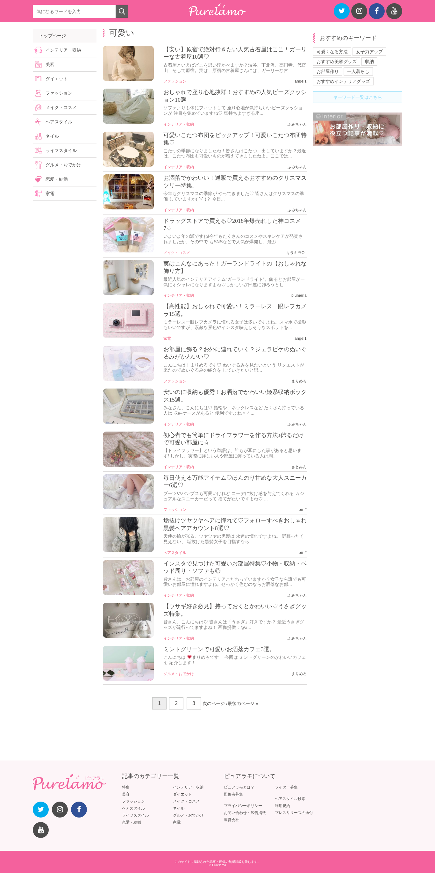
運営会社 (231, 820)
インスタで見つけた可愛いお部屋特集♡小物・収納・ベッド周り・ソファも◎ (235, 567)
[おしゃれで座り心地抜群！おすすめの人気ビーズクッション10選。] (128, 122)
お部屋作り (328, 71)
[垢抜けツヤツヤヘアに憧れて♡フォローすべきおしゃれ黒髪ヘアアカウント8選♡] (128, 550)
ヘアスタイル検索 (290, 799)
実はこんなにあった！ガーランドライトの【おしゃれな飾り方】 (235, 267)
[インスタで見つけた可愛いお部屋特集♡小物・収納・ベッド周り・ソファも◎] (128, 593)
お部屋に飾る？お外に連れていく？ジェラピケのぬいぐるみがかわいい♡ (235, 353)
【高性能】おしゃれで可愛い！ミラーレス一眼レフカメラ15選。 (235, 310)
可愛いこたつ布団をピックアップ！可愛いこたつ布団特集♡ (235, 139)
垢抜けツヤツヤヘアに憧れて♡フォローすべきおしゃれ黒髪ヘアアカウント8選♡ (235, 524)
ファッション (174, 81)
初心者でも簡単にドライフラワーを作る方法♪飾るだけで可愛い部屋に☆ (233, 439)
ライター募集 (286, 787)
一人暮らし (358, 71)
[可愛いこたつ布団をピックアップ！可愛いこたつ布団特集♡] (128, 165)
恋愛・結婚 (57, 179)
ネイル (52, 136)
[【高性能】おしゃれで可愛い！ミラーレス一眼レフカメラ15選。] (128, 336)
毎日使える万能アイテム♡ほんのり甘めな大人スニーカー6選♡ (235, 481)
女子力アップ (369, 51)
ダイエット (57, 78)
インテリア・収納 (178, 124)
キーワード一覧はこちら (357, 97)
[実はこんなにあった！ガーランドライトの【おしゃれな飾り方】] (128, 293)
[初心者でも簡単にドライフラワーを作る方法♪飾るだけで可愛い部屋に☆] (128, 465)
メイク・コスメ (176, 253)
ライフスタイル (61, 150)
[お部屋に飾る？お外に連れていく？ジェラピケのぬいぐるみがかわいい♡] (128, 379)
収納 (369, 61)
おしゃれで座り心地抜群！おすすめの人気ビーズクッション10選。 (235, 96)
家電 (167, 338)
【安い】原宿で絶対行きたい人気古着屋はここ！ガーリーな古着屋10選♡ (235, 53)
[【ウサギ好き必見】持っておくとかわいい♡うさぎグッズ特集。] (128, 636)
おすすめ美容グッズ (337, 61)
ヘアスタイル (174, 553)
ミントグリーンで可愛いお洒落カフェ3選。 (219, 649)
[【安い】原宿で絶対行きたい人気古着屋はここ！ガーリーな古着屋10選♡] (128, 79)
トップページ (52, 35)
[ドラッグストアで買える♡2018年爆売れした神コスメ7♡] (128, 250)
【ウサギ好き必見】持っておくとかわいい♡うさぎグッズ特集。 (235, 610)
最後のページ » (243, 703)
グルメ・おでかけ (178, 674)
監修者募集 (233, 794)
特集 (126, 787)
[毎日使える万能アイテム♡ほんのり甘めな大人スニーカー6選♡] (128, 507)
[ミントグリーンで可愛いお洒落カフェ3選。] (128, 679)
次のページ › (215, 703)
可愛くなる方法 (332, 51)
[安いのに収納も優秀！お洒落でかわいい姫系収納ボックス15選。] (128, 422)
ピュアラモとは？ (239, 787)
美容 (50, 64)
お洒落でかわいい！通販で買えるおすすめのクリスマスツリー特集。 (235, 181)
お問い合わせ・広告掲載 (245, 813)
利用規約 (282, 806)
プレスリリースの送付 (294, 813)
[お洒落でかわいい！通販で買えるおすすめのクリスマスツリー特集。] (128, 207)
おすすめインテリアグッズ (343, 81)
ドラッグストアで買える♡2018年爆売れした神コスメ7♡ (232, 224)
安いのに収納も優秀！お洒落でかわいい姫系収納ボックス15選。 (235, 396)
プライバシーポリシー (243, 806)
